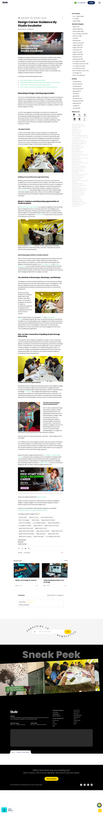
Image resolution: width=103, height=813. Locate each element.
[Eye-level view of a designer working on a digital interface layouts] (55, 570)
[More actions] (62, 18)
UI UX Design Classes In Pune (77, 169)
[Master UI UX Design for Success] (26, 570)
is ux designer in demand (25, 525)
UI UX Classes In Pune (76, 153)
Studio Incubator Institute (76, 148)
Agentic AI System (57, 716)
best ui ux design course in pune (78, 174)
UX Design (73, 193)
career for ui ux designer (25, 523)
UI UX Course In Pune (75, 156)
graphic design (82, 143)
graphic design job (75, 188)
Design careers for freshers (48, 520)
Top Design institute (75, 129)
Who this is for (77, 712)
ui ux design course (75, 140)
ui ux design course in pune (77, 130)
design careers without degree (26, 531)
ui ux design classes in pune (77, 204)
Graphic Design (76, 21)
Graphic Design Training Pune (77, 201)
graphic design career (76, 150)
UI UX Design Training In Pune (77, 158)
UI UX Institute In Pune (80, 175)
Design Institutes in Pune (76, 180)
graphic (84, 167)
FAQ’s (54, 722)
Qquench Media (38, 784)
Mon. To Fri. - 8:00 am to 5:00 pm (17, 724)
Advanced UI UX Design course (77, 124)
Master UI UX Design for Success (26, 580)
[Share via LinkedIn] (25, 548)
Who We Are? (56, 720)
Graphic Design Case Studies (77, 183)
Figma (81, 153)
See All (66, 560)
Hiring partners (77, 720)
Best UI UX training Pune (76, 159)
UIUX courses (85, 158)
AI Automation (56, 714)
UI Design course (85, 137)
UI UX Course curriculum (76, 138)
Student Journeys (22, 544)
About (75, 718)
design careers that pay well (26, 528)
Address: (12, 716)
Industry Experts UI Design (76, 135)
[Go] (100, 810)
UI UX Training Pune (75, 185)
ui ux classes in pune (76, 164)
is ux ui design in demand (39, 523)
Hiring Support (77, 717)
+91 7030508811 (81, 2)
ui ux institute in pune (80, 193)
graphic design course (76, 154)
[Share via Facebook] (18, 548)
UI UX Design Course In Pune (77, 167)
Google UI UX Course (83, 188)
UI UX (73, 137)
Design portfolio (74, 182)
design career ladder (39, 536)
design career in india (53, 533)
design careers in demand (42, 531)
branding (73, 175)
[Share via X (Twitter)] (22, 548)
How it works (76, 710)
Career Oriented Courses (47, 517)
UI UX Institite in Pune (76, 195)
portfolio (86, 174)
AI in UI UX (82, 195)
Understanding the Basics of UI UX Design (54, 581)
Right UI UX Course (33, 517)
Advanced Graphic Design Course (78, 191)
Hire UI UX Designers (75, 143)
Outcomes (76, 713)
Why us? (75, 722)
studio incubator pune (76, 196)
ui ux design (82, 140)
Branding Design (83, 185)
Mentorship (20, 542)
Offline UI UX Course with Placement (78, 166)
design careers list (37, 525)
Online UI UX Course (75, 206)
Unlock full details (77, 715)
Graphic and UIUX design (76, 145)
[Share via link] (29, 548)
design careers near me (41, 528)
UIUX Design (74, 190)
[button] (51, 779)
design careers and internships (26, 533)
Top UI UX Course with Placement (78, 177)
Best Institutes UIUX (84, 154)
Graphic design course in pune (77, 151)
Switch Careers (35, 520)
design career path (41, 533)
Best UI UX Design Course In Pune (78, 146)
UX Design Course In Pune (76, 161)
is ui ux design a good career (53, 536)
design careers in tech (56, 531)
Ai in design (84, 203)
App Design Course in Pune (82, 190)
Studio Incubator (23, 517)
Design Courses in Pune (76, 198)
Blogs (54, 725)
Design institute (85, 180)
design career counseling (25, 536)
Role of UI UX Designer (24, 520)
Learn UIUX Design (75, 172)
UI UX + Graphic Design (78, 16)
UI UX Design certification (76, 203)
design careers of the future (52, 525)
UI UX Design (76, 18)
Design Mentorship (77, 137)
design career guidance (53, 523)
